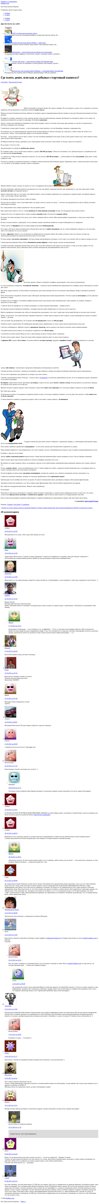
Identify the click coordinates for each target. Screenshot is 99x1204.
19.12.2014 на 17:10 (15, 1127)
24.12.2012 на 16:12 (15, 960)
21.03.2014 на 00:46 (18, 984)
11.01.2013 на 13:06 (11, 1009)
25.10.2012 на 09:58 (11, 744)
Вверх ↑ (23, 1201)
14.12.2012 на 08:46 (11, 913)
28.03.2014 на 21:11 (15, 788)
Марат (11, 622)
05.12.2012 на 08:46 (11, 880)
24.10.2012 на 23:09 (11, 577)
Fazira (7, 1053)
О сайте (7, 15)
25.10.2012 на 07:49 (11, 698)
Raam (6, 550)
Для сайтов (17, 504)
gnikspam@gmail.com (54, 938)
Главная (7, 13)
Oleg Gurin (8, 1075)
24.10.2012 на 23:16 (11, 599)
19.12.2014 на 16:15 (11, 1105)
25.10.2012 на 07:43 (11, 673)
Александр (8, 1006)
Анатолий (8, 573)
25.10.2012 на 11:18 (11, 766)
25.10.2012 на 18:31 (11, 810)
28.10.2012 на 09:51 (15, 857)
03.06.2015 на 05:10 (11, 1154)
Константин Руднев (15, 82)
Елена (7, 670)
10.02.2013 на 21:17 (11, 1056)
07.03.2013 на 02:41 (11, 1078)
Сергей (7, 1178)
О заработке (25, 504)
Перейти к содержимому (9, 1)
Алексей (7, 595)
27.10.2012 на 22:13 (15, 626)
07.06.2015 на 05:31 (11, 1181)
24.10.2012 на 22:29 (11, 531)
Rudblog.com (5, 3)
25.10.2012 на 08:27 (11, 722)
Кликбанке (43, 377)
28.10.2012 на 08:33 (11, 833)
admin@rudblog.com (89, 938)
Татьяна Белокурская (12, 909)
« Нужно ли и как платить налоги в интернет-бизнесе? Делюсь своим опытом (27, 508)
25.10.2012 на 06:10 (11, 651)
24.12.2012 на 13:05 (11, 935)
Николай (7, 648)
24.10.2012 (4, 82)
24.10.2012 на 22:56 (11, 553)
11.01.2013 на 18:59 (15, 1034)
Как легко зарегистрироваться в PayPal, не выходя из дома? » (73, 508)
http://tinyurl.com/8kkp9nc (42, 815)
